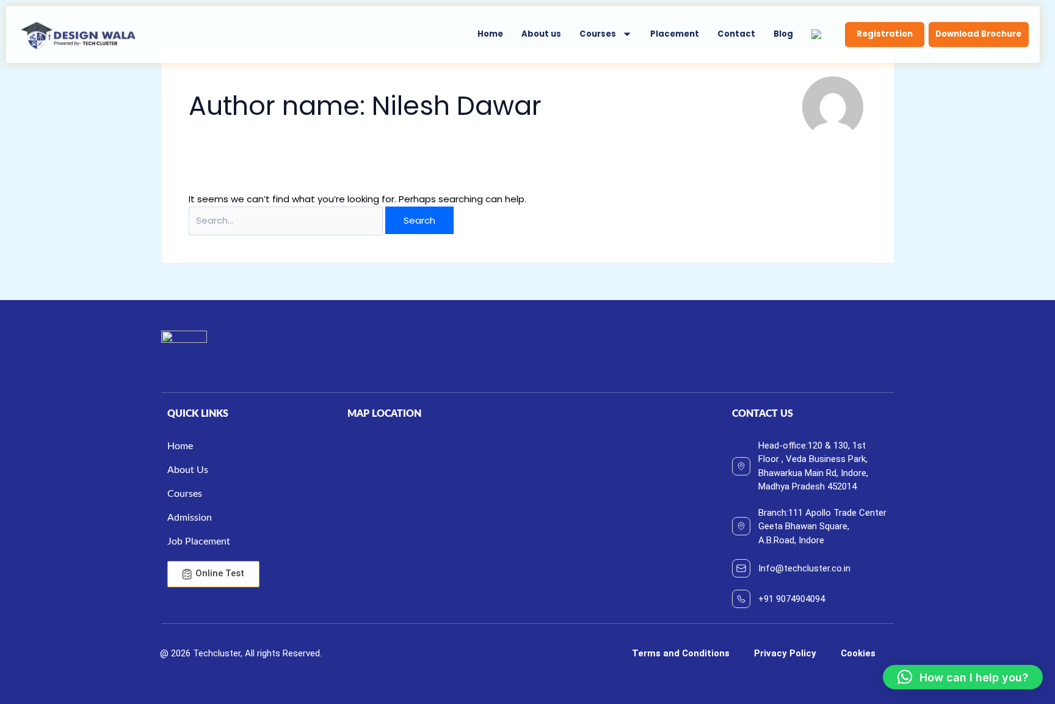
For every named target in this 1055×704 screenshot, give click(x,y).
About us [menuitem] (541, 34)
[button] (963, 677)
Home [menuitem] (490, 34)
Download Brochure (978, 34)
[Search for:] (287, 220)
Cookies (858, 653)
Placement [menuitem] (674, 34)
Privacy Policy (785, 653)
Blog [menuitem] (783, 34)
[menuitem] (605, 35)
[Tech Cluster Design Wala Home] (79, 34)
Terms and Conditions (681, 653)
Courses (597, 34)
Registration (885, 34)
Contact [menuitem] (736, 34)
